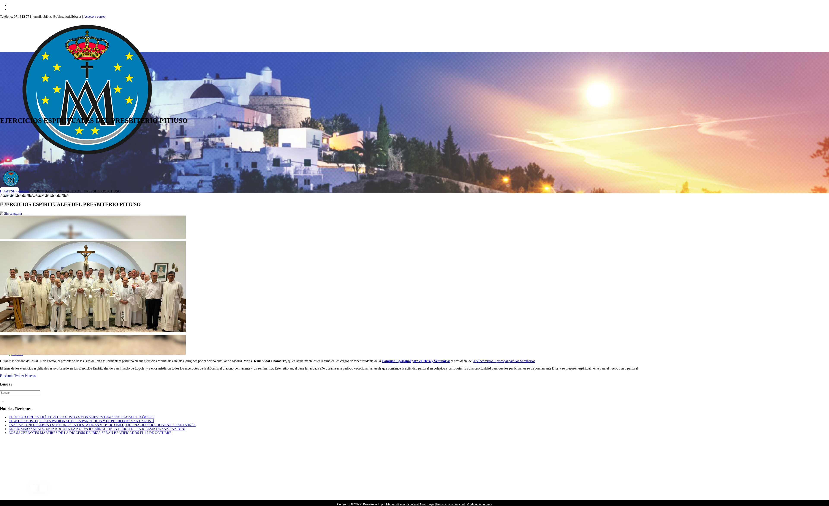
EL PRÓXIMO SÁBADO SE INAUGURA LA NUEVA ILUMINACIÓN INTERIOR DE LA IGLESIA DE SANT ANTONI (97, 429)
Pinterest (30, 376)
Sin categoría (20, 191)
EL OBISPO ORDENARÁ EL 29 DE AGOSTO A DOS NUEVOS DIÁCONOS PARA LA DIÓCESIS (81, 417)
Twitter (19, 376)
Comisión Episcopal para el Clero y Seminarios (416, 361)
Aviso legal (427, 504)
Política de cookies (479, 504)
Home (4, 191)
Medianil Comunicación (402, 504)
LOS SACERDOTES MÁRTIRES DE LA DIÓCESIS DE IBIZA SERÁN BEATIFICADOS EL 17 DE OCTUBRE (90, 433)
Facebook (6, 376)
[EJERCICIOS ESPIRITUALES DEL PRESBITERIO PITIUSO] (93, 353)
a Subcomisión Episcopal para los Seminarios (504, 361)
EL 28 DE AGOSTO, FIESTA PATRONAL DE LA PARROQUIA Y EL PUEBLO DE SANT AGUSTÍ (81, 421)
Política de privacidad (450, 504)
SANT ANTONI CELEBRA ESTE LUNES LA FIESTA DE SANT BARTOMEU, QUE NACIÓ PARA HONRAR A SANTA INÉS (102, 425)
